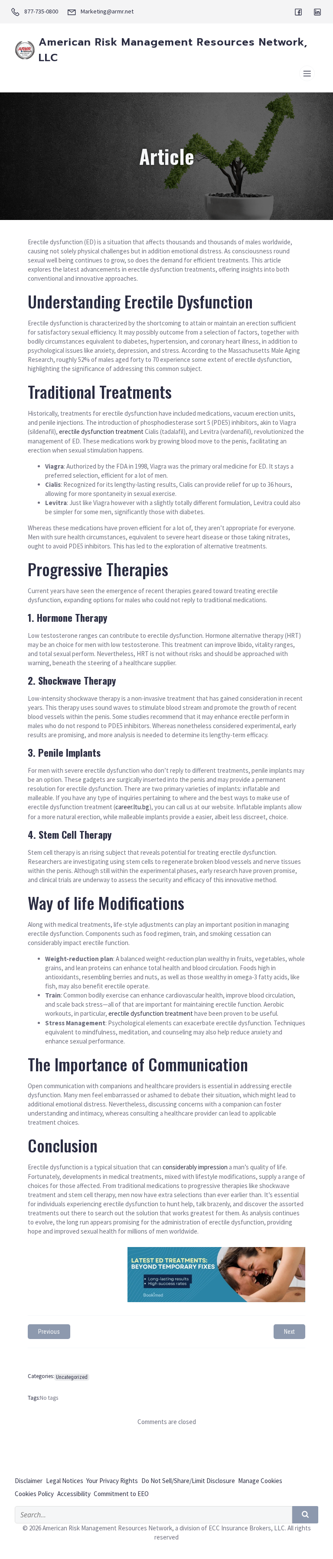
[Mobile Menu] (307, 73)
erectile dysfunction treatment (101, 431)
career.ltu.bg (132, 807)
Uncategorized (72, 1377)
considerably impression (195, 1167)
